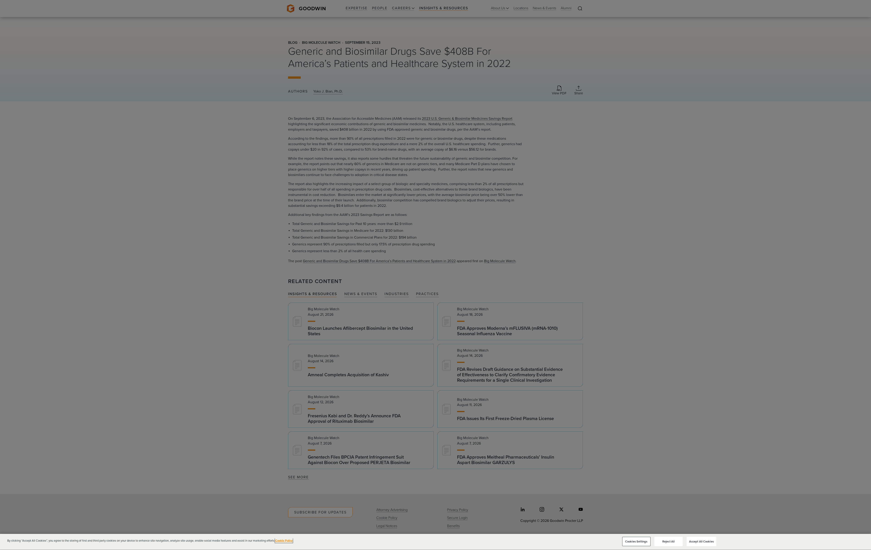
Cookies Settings (636, 541)
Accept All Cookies (701, 541)
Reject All (668, 541)
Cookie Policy (284, 540)
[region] (435, 542)
